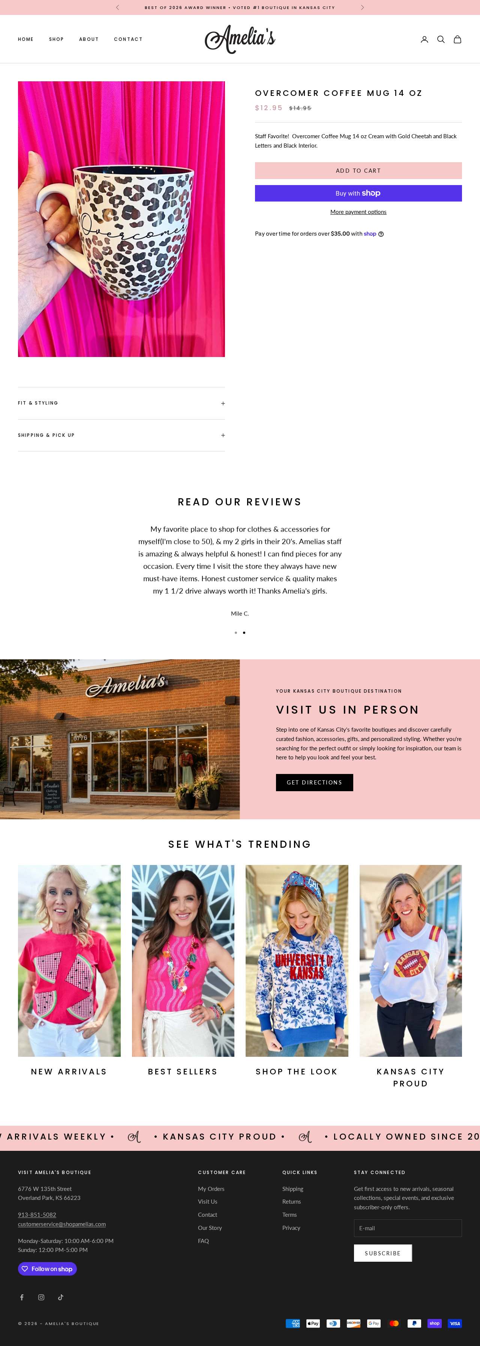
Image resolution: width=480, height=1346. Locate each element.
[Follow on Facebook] (22, 1297)
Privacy (291, 1227)
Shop (56, 39)
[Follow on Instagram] (41, 1297)
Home (26, 39)
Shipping (292, 1188)
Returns (291, 1201)
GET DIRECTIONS (314, 782)
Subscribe (383, 1253)
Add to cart (358, 170)
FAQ (203, 1240)
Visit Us (208, 1201)
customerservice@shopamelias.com (62, 1224)
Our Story (210, 1227)
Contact (128, 39)
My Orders (211, 1188)
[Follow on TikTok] (60, 1297)
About (89, 39)
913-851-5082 (37, 1214)
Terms (289, 1214)
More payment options (358, 211)
